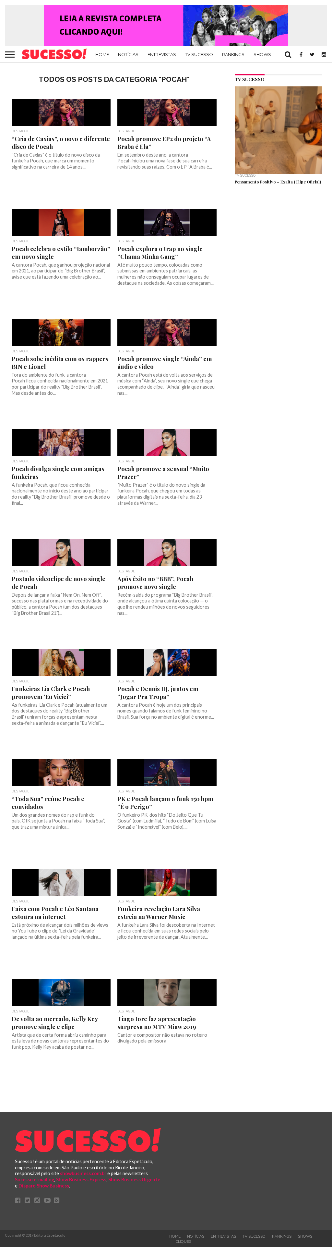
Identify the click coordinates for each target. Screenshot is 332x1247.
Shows (262, 54)
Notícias (128, 54)
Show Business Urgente (134, 1179)
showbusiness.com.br (83, 1173)
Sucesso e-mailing (34, 1179)
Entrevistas (162, 54)
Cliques (183, 1241)
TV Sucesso (199, 54)
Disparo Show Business (43, 1185)
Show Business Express (81, 1179)
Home (102, 54)
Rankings (233, 54)
